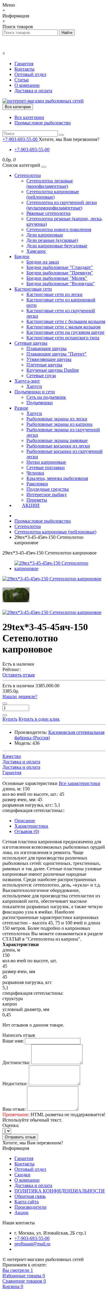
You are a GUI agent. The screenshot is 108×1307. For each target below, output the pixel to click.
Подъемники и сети (34, 391)
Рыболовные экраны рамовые (57, 440)
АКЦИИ (31, 505)
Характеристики (31, 826)
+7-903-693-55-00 (32, 149)
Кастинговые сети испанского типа (62, 337)
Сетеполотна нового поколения (58, 229)
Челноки (35, 472)
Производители (30, 1207)
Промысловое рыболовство (42, 122)
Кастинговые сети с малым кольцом (63, 326)
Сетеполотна (27, 175)
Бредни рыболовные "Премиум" (59, 272)
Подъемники (39, 402)
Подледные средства (47, 489)
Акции (21, 1212)
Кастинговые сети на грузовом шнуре (65, 332)
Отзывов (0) (26, 831)
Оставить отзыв (18, 674)
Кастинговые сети (33, 289)
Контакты (24, 69)
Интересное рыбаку (46, 494)
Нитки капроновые (46, 462)
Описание (24, 820)
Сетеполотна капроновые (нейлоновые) (52, 194)
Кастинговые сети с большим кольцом (65, 321)
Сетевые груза (41, 375)
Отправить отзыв (20, 1137)
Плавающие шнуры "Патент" (56, 353)
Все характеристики (79, 783)
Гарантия (23, 63)
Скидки (22, 1174)
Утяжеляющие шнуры (48, 359)
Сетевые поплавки (45, 467)
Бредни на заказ (42, 261)
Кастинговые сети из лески (54, 294)
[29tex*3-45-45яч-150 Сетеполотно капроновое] (60, 568)
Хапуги (34, 386)
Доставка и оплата (33, 90)
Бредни (21, 256)
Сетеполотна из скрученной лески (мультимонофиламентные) (61, 205)
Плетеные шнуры (44, 364)
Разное (21, 408)
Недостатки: (15, 1083)
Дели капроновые (44, 234)
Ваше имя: (13, 1040)
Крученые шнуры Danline (52, 370)
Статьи (21, 79)
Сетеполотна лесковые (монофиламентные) (49, 183)
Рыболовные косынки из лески (58, 445)
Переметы (36, 499)
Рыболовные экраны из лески (56, 418)
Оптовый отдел (30, 74)
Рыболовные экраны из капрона (59, 424)
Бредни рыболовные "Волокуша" (60, 283)
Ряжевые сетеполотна (48, 213)
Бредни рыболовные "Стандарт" (59, 267)
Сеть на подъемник (46, 397)
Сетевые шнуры (30, 343)
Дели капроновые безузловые (56, 245)
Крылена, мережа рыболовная (57, 478)
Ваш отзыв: (14, 1109)
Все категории (29, 117)
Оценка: (10, 1125)
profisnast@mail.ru (32, 1243)
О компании (27, 85)
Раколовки (37, 483)
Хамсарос (36, 251)
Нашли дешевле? (19, 696)
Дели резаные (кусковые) (52, 240)
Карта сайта (26, 1201)
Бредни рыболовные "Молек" (56, 278)
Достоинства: (16, 1062)
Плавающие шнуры (46, 348)
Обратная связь (30, 1196)
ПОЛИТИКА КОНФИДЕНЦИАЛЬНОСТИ (59, 1190)
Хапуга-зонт (27, 380)
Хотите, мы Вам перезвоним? (69, 139)
